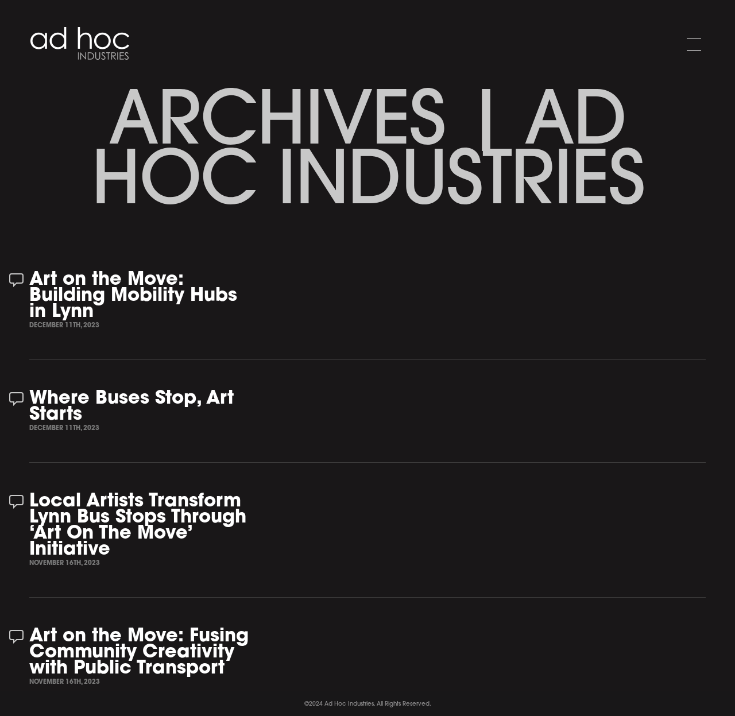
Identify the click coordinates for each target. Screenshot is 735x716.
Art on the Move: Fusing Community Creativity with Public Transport (139, 653)
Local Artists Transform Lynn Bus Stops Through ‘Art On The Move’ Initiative (137, 526)
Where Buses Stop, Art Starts (131, 407)
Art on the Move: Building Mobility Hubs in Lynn (133, 296)
